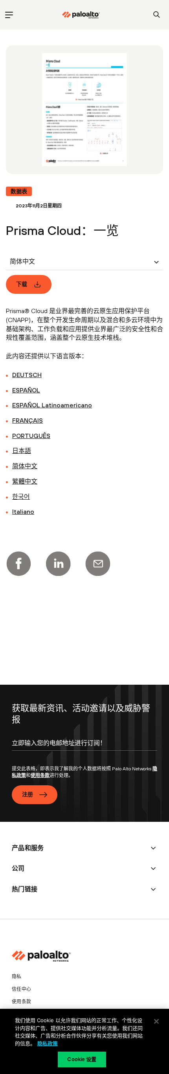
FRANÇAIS (27, 420)
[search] (156, 14)
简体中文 (24, 465)
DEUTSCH (27, 374)
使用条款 (40, 775)
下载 (22, 284)
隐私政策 (47, 1043)
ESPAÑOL (26, 390)
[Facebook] (18, 563)
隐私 (17, 976)
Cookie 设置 (81, 1059)
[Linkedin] (58, 563)
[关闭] (156, 1021)
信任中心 (21, 989)
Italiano (23, 511)
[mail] (97, 563)
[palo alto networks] (81, 14)
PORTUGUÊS (31, 435)
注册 (27, 794)
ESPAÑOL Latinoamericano (52, 405)
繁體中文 (24, 481)
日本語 (21, 450)
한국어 (21, 496)
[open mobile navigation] (9, 15)
